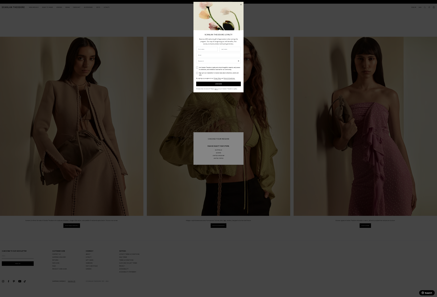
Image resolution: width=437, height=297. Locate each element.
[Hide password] (238, 61)
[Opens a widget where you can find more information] (427, 293)
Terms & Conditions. (229, 78)
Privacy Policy (217, 78)
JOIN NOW (218, 84)
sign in (216, 89)
